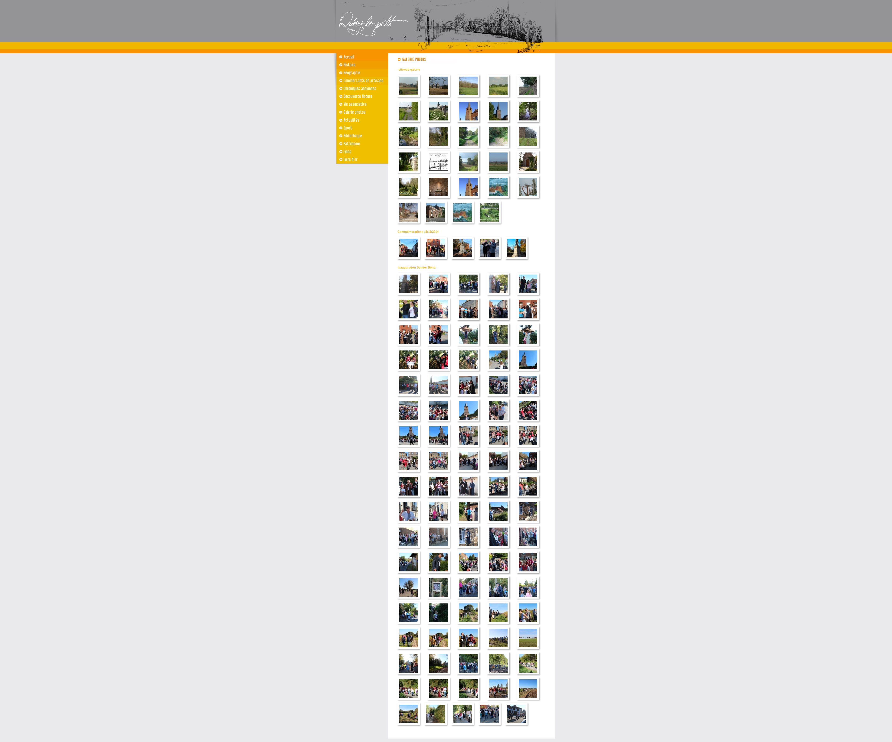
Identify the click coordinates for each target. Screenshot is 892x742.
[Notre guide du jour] (468, 422)
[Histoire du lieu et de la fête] (468, 574)
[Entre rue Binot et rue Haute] (498, 347)
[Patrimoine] (360, 144)
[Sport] (360, 128)
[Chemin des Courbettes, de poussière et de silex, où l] (468, 149)
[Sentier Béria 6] (438, 321)
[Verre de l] (516, 726)
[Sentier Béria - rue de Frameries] (528, 422)
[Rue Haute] (408, 225)
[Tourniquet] (528, 199)
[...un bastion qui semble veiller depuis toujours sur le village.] (498, 123)
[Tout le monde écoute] (498, 549)
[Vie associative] (360, 104)
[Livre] (360, 160)
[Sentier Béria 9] (528, 321)
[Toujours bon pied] (528, 675)
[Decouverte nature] (360, 96)
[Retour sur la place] (489, 726)
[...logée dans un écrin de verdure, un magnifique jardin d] (408, 199)
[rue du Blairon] (528, 600)
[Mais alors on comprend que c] (468, 123)
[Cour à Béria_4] (408, 473)
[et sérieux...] (528, 498)
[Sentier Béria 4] (528, 296)
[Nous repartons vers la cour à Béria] (408, 448)
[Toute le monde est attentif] (498, 498)
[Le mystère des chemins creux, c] (498, 149)
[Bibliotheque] (360, 136)
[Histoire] (360, 65)
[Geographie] (360, 73)
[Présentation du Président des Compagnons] (468, 498)
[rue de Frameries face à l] (528, 372)
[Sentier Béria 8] (498, 321)
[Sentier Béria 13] (468, 372)
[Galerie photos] (360, 112)
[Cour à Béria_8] (408, 498)
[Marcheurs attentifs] (438, 422)
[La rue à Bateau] (435, 726)
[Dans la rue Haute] (498, 372)
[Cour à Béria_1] (468, 448)
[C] (468, 199)
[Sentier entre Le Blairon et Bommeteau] (468, 625)
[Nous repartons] (498, 675)
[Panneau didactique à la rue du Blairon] (438, 600)
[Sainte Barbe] (462, 225)
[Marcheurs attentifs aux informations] (408, 422)
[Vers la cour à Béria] (438, 448)
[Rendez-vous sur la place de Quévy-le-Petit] (408, 296)
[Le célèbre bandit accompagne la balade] (498, 296)
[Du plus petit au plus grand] (438, 549)
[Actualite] (360, 120)
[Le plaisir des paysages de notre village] (408, 726)
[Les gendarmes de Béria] (438, 347)
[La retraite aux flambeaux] (498, 600)
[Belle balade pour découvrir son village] (498, 701)
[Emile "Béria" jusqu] (408, 524)
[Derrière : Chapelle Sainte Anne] (408, 600)
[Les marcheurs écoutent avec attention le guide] (528, 397)
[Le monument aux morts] (516, 260)
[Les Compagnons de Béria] (468, 650)
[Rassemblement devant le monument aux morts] (408, 260)
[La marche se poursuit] (408, 701)
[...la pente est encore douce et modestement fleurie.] (438, 123)
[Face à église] (438, 397)
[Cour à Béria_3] (528, 448)
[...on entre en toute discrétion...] (408, 123)
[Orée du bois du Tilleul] (468, 98)
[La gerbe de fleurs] (462, 260)
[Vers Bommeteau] (408, 625)
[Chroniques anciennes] (360, 89)
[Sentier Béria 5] (408, 321)
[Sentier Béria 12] (438, 372)
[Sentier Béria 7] (468, 321)
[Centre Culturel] (435, 225)
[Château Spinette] (438, 675)
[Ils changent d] (528, 149)
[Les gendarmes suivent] (438, 650)
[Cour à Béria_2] (498, 448)
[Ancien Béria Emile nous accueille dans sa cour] (438, 524)
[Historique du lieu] (468, 675)
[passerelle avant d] (498, 524)
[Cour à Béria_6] (498, 473)
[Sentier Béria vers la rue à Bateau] (438, 701)
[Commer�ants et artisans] (360, 81)
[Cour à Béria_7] (528, 473)
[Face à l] (408, 397)
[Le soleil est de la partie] (498, 574)
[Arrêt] (468, 600)
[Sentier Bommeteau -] (408, 650)
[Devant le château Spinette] (408, 675)
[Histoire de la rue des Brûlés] (528, 524)
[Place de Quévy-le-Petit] (438, 296)
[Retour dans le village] (462, 726)
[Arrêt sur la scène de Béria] (438, 574)
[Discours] (435, 260)
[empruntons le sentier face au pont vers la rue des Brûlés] (468, 524)
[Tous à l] (498, 397)
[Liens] (360, 152)
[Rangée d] (528, 650)
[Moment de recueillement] (489, 260)
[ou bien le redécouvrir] (528, 701)
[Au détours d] (528, 98)
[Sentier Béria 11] (528, 347)
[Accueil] (360, 57)
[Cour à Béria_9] (438, 498)
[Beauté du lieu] (468, 701)
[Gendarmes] (528, 574)
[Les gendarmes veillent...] (408, 372)
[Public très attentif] (528, 549)
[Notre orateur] (468, 549)
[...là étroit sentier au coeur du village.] (408, 174)
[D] (468, 174)
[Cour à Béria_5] (438, 473)
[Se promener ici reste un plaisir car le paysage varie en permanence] (438, 174)
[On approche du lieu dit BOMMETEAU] (498, 650)
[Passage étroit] (438, 625)
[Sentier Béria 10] (408, 347)
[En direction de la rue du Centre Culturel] (408, 574)
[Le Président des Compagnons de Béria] (468, 397)
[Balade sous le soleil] (528, 625)
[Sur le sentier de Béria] (468, 347)
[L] (498, 98)
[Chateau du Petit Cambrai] (438, 98)
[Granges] (498, 199)
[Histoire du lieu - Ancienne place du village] (468, 473)
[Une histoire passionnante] (408, 549)
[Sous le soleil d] (498, 422)
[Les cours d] (528, 123)
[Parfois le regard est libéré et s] (498, 174)
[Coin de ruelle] (489, 225)
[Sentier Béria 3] (468, 296)
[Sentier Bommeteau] (498, 625)
